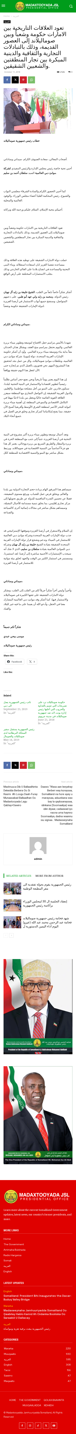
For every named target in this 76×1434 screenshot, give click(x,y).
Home (7, 16)
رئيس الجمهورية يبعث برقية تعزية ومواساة (27, 1329)
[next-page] (11, 935)
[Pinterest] (23, 79)
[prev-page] (6, 935)
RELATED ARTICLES (18, 875)
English (8, 1291)
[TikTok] (38, 1426)
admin (38, 859)
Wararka (8, 1305)
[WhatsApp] (31, 79)
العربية (16, 16)
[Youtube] (54, 1426)
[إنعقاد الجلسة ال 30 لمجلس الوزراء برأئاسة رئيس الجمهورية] (12, 905)
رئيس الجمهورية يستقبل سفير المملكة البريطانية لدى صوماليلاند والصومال (19, 732)
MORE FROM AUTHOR (49, 875)
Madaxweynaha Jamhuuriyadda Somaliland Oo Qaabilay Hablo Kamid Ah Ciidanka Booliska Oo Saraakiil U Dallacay (35, 1314)
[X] (15, 79)
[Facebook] (7, 79)
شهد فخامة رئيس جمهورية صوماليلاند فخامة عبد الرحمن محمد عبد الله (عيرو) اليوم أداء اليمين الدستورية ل (47, 922)
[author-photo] (38, 854)
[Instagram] (30, 1426)
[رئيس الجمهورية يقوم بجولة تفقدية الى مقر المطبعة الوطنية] (12, 889)
